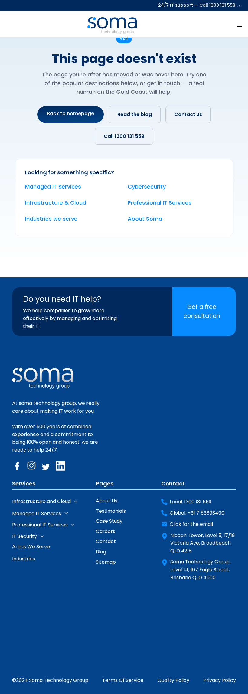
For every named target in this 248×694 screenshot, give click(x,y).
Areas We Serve (31, 546)
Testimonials (111, 511)
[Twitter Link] (46, 466)
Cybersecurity (147, 186)
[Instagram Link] (31, 466)
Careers (105, 531)
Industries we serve (51, 218)
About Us (106, 500)
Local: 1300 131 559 (190, 501)
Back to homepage (70, 113)
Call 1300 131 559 (124, 136)
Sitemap (106, 562)
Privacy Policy (219, 680)
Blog (101, 551)
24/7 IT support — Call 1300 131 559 (199, 5)
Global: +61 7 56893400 (197, 512)
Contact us (188, 114)
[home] (112, 24)
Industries (23, 558)
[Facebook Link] (17, 466)
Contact (106, 541)
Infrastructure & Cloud (55, 202)
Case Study (109, 521)
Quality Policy (173, 680)
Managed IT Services (53, 186)
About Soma (145, 218)
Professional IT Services (159, 202)
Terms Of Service (122, 680)
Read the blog (134, 114)
